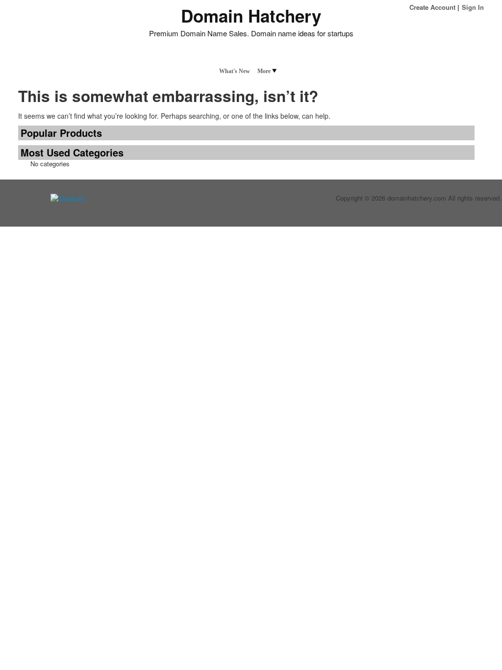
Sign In (473, 7)
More (264, 71)
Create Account (432, 7)
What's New (234, 71)
